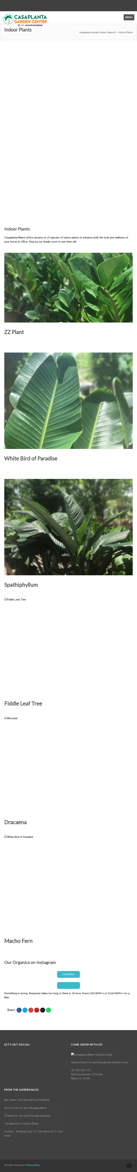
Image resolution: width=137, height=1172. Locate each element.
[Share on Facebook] (19, 1010)
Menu (129, 17)
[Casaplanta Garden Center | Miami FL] (25, 19)
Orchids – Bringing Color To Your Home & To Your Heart (33, 1133)
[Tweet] (24, 1010)
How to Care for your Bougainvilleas (25, 1108)
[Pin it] (36, 1010)
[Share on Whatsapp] (48, 1010)
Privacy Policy (33, 1165)
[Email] (42, 1010)
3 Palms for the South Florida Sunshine (27, 1115)
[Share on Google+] (30, 1010)
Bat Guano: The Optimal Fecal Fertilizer (27, 1099)
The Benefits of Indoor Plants (21, 1123)
